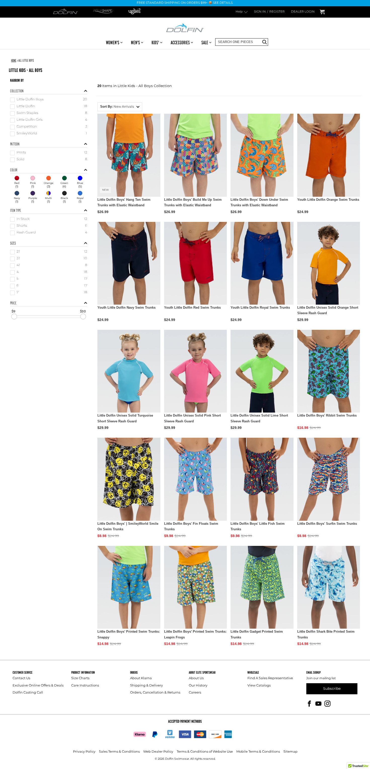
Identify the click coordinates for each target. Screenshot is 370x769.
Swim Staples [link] (27, 113)
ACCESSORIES (180, 42)
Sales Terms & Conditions (119, 751)
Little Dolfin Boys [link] (30, 99)
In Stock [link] (23, 219)
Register (277, 12)
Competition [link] (27, 127)
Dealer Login (303, 12)
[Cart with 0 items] (322, 12)
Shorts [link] (22, 226)
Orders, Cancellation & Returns (155, 692)
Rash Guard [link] (26, 232)
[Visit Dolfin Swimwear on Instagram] (327, 703)
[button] (119, 106)
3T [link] (18, 258)
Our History (198, 685)
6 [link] (18, 286)
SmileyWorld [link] (27, 133)
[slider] (14, 316)
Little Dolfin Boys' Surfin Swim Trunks (327, 523)
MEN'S (135, 42)
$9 (13, 311)
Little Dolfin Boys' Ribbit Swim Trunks (327, 415)
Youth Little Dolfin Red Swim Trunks (192, 307)
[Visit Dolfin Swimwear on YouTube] (318, 703)
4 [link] (18, 272)
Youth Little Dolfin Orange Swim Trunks (328, 199)
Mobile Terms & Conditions (258, 751)
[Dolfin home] (185, 27)
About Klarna (141, 678)
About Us (196, 678)
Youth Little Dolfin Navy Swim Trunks (126, 307)
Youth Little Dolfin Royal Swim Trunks (260, 307)
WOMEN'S (112, 42)
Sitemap (290, 751)
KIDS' (155, 42)
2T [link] (18, 252)
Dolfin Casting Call (28, 692)
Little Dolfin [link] (26, 106)
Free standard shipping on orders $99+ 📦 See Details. (185, 3)
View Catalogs (259, 685)
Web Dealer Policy (158, 751)
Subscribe (332, 689)
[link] (17, 182)
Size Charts (80, 678)
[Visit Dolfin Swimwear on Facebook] (309, 703)
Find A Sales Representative (270, 678)
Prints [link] (21, 152)
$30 (83, 311)
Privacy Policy (84, 751)
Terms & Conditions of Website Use (205, 751)
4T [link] (18, 265)
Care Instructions (85, 685)
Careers (195, 692)
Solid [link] (20, 159)
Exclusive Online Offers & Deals (38, 685)
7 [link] (17, 292)
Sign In (260, 12)
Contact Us (21, 678)
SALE (204, 42)
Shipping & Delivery (146, 685)
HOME (13, 60)
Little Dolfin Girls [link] (30, 120)
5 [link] (17, 279)
